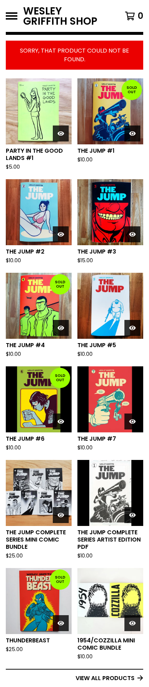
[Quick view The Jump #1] (132, 133)
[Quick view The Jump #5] (132, 328)
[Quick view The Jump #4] (61, 328)
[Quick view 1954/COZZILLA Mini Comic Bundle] (132, 623)
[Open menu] (11, 16)
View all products (105, 678)
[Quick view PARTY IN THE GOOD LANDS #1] (61, 133)
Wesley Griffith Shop (60, 16)
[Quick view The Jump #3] (132, 234)
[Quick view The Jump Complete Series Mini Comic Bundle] (61, 515)
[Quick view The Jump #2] (61, 234)
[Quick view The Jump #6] (61, 421)
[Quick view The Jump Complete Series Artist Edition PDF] (132, 515)
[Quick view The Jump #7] (132, 421)
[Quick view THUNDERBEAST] (61, 623)
